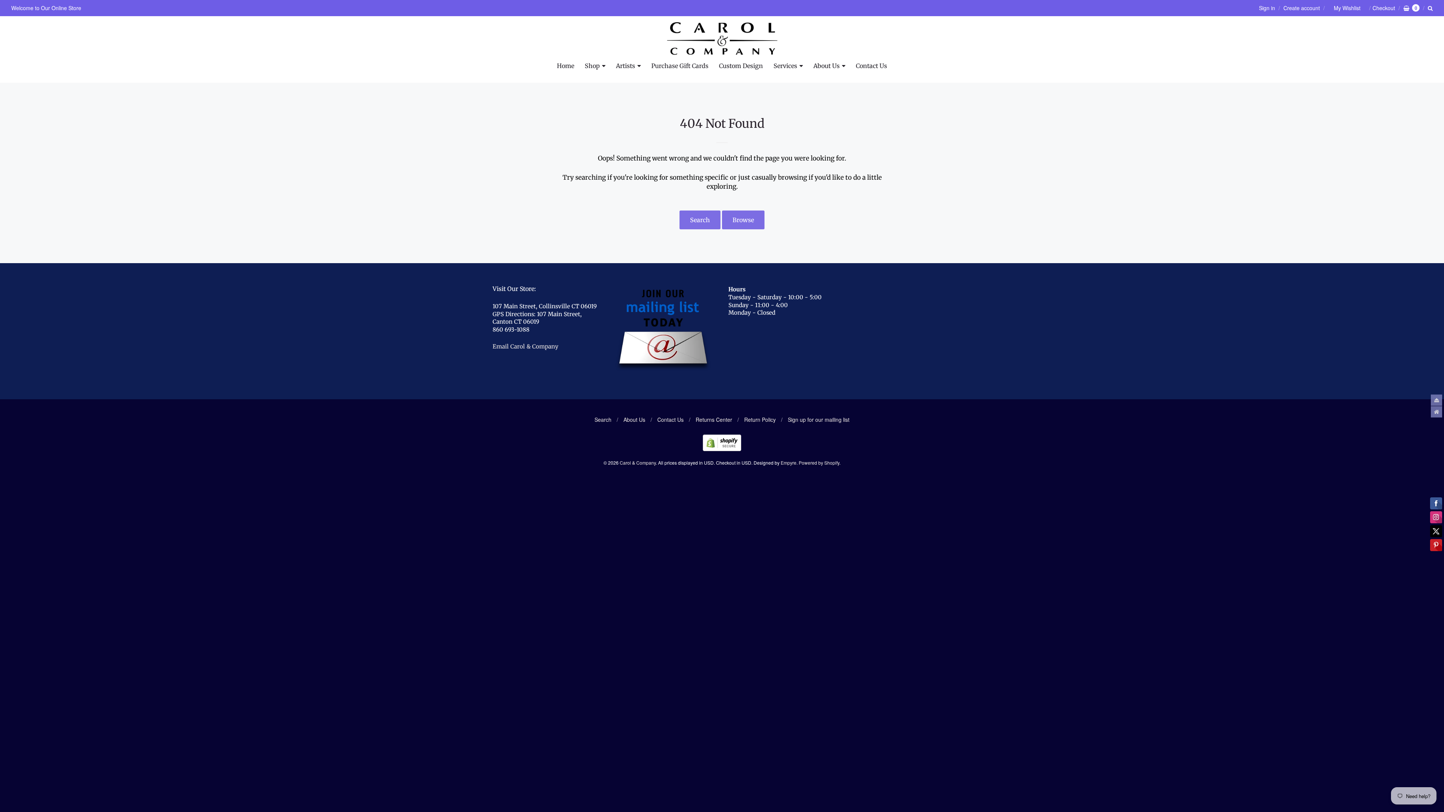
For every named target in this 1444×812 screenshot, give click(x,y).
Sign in (1267, 8)
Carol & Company (638, 462)
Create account (1301, 8)
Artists (625, 66)
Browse (743, 220)
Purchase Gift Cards (679, 66)
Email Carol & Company (525, 346)
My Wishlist (1347, 8)
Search (700, 220)
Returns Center (714, 419)
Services (785, 66)
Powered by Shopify (819, 462)
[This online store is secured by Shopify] (722, 448)
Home (565, 66)
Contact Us (871, 66)
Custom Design (741, 66)
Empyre (788, 462)
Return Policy (760, 419)
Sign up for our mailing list (818, 419)
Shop (592, 66)
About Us (826, 66)
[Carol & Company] (722, 38)
